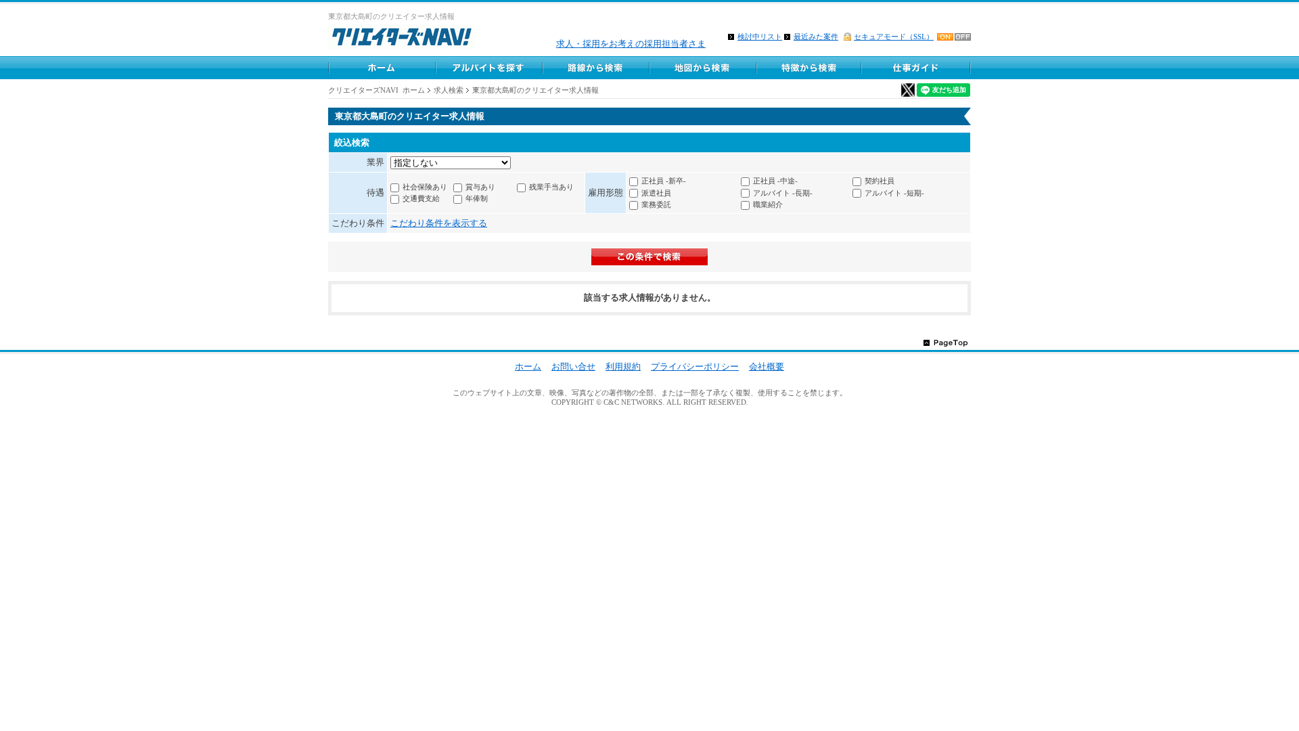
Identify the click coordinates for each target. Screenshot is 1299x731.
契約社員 (879, 181)
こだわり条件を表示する (438, 223)
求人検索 (448, 90)
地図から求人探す (702, 67)
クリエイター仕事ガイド (917, 67)
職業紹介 (768, 204)
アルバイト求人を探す (488, 67)
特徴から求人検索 (809, 67)
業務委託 (656, 204)
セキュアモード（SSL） (894, 36)
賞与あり (480, 187)
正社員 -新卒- (663, 181)
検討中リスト (759, 36)
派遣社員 (656, 193)
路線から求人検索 (595, 67)
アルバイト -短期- (894, 193)
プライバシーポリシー (695, 366)
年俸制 (476, 198)
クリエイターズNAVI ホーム (376, 90)
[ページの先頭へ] (945, 342)
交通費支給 (421, 198)
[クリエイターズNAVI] (401, 38)
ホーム (381, 67)
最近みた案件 (816, 36)
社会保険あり (425, 187)
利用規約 (623, 366)
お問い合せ (573, 366)
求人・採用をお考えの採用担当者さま (631, 44)
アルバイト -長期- (783, 193)
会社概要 (766, 366)
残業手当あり (551, 187)
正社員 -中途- (775, 181)
